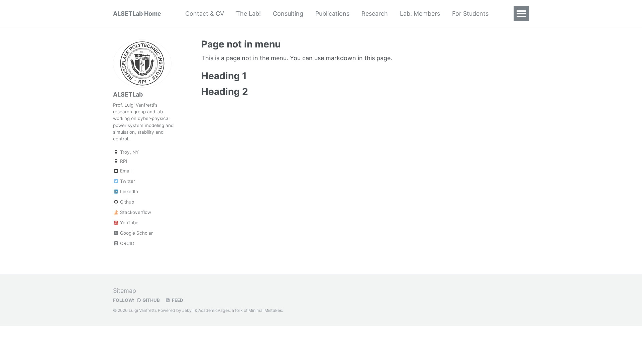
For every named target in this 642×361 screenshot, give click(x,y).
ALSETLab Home (137, 13)
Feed (177, 300)
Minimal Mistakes (265, 310)
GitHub (150, 300)
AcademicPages (214, 310)
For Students (470, 13)
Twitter (127, 181)
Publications (332, 13)
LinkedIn (128, 191)
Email (125, 170)
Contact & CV (204, 13)
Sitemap (124, 290)
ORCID (126, 243)
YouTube (128, 222)
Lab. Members (420, 13)
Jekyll (188, 310)
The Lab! (248, 13)
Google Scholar (136, 233)
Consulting (288, 13)
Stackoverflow (135, 212)
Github (126, 202)
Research (374, 13)
